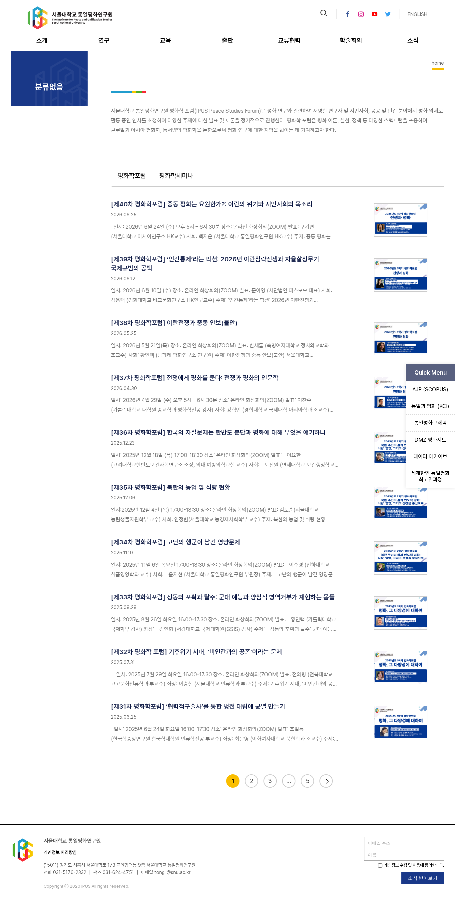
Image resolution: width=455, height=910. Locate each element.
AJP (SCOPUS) (430, 389)
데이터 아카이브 (430, 456)
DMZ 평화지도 (430, 440)
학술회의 (351, 40)
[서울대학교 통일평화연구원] (70, 28)
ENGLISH (417, 14)
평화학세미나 (176, 176)
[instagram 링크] (361, 14)
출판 (227, 40)
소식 (413, 40)
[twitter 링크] (387, 14)
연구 (104, 40)
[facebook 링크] (347, 14)
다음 (326, 781)
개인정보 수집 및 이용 (402, 865)
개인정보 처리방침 (60, 852)
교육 (165, 40)
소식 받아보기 (422, 878)
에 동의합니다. (414, 865)
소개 (42, 40)
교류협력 (289, 40)
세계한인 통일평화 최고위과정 (430, 476)
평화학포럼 (132, 176)
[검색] (323, 14)
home (438, 63)
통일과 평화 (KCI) (430, 406)
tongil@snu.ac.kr (172, 872)
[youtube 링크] (374, 14)
